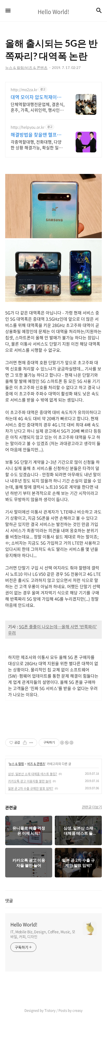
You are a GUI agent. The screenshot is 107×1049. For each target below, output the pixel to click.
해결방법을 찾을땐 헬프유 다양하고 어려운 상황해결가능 (36, 135)
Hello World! (23, 924)
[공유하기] (25, 743)
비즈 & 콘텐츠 (36, 764)
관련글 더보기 (92, 806)
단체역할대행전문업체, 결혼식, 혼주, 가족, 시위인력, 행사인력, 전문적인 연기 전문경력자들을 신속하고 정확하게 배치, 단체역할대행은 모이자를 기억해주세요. (38, 107)
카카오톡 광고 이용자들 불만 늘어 (29, 781)
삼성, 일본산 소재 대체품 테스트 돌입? (32, 774)
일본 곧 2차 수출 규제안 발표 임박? (30, 788)
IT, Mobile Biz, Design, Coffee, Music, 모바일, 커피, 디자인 (42, 934)
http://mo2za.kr (24, 89)
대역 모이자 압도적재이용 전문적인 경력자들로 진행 (36, 97)
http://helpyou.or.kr (27, 127)
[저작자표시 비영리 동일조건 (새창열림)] (66, 743)
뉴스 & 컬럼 (16, 764)
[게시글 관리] (31, 743)
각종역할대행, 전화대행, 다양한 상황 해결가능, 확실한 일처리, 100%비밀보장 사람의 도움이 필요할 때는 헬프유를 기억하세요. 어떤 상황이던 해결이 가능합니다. (38, 144)
